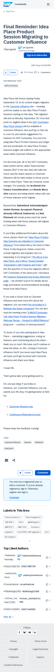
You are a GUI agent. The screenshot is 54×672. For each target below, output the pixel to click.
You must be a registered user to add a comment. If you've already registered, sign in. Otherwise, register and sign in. (26, 487)
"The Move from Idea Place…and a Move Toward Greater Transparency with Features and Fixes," (25, 261)
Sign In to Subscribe (37, 55)
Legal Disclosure (40, 649)
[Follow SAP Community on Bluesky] (24, 632)
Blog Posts (10, 11)
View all (7, 617)
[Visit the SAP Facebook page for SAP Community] (19, 632)
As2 (46, 532)
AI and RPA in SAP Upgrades (28, 532)
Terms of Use (41, 641)
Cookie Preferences (13, 665)
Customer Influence (20, 106)
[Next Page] (29, 541)
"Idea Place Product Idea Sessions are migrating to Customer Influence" (26, 241)
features (27, 442)
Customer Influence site (21, 406)
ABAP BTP (8, 527)
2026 (20, 522)
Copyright (13, 649)
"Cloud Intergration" (32, 517)
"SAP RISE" (9, 522)
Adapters (8, 532)
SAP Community (11, 86)
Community (20, 4)
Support (40, 657)
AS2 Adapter (10, 537)
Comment (14, 497)
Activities (34, 527)
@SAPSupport (33, 522)
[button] (6, 72)
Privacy (13, 641)
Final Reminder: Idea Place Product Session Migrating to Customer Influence (26, 34)
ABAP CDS (22, 527)
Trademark (13, 657)
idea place (9, 448)
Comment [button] (42, 472)
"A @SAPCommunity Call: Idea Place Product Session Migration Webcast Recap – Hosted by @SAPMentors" (26, 316)
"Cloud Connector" (12, 517)
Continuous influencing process (24, 414)
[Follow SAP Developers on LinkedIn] (35, 632)
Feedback (39, 442)
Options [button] (25, 60)
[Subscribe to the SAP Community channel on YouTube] (30, 632)
